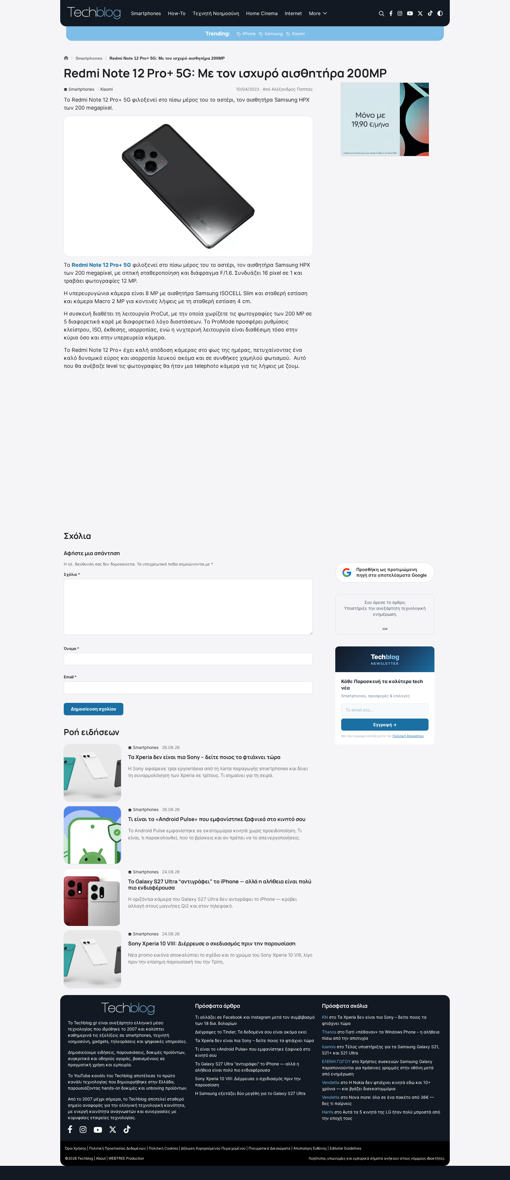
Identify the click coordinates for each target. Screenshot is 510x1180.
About (101, 1158)
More (315, 13)
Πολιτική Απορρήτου (408, 736)
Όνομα (71, 648)
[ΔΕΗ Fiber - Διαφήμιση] (385, 119)
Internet (293, 13)
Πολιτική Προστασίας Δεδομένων (117, 1148)
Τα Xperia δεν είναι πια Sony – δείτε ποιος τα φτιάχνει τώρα (204, 756)
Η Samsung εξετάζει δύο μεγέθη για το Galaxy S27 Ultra (250, 1093)
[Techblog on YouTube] (410, 13)
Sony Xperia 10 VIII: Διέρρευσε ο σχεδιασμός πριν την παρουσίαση (211, 943)
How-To (177, 13)
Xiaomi (298, 33)
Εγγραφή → (385, 724)
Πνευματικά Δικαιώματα (269, 1148)
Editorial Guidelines (345, 1148)
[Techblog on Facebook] (391, 13)
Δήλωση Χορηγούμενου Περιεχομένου (213, 1148)
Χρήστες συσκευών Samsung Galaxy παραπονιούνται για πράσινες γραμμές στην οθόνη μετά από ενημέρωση (378, 1067)
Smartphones (146, 13)
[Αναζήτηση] (382, 13)
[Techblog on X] (420, 13)
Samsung (274, 33)
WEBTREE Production (126, 1158)
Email (70, 676)
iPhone (249, 33)
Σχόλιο (72, 574)
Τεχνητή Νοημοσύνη (216, 13)
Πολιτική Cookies (163, 1148)
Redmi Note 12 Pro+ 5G (101, 265)
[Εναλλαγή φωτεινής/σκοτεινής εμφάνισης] (440, 13)
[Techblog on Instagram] (399, 13)
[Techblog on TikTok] (430, 13)
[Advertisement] (188, 449)
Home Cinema (262, 13)
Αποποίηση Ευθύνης (310, 1148)
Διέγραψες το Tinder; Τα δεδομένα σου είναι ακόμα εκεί (251, 1031)
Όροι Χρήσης (75, 1148)
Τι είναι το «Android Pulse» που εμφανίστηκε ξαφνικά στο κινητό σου (216, 819)
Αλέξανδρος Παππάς (292, 89)
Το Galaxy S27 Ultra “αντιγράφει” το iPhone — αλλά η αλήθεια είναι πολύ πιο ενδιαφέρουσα (219, 884)
